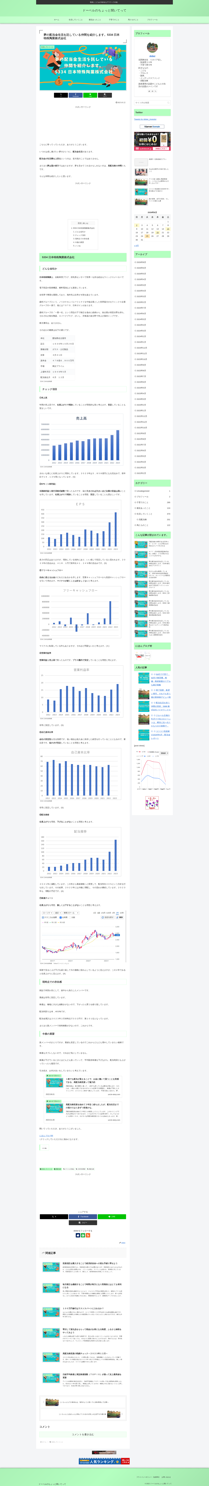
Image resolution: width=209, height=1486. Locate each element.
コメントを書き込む (83, 1434)
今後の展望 (79, 242)
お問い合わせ (166, 1477)
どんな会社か (80, 232)
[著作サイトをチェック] (78, 1235)
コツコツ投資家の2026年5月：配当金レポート (160, 734)
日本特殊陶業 (81, 1169)
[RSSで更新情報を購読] (88, 1235)
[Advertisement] (82, 124)
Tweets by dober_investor (145, 119)
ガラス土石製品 (69, 1169)
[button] (105, 95)
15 (168, 229)
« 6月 (136, 246)
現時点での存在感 (82, 239)
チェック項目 (80, 235)
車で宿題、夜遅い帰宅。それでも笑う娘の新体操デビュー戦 (161, 693)
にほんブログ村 (46, 1136)
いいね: (78, 246)
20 (158, 232)
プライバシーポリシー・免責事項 (148, 1477)
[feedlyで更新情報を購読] (83, 1235)
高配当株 (58, 1169)
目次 (80, 223)
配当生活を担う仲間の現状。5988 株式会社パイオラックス (161, 706)
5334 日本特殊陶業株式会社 (84, 228)
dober (152, 56)
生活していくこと (47, 1169)
